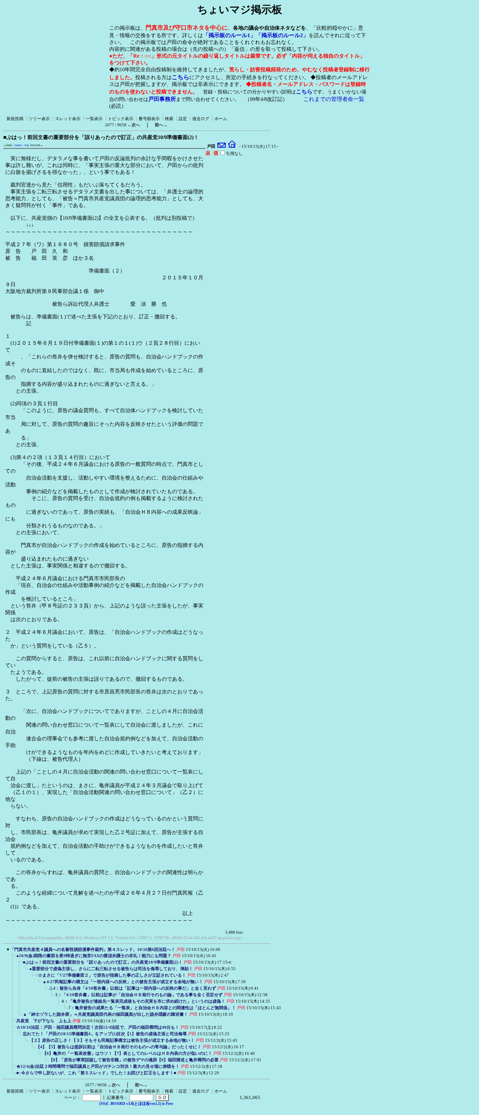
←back (7, 145)
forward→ (36, 145)
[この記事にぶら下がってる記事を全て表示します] (13, 957)
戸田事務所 (162, 99)
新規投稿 (15, 118)
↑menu (17, 145)
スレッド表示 (67, 118)
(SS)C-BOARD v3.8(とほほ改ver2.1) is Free (136, 1103)
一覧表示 (94, 118)
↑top (26, 145)
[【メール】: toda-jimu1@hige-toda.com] (222, 146)
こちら (180, 77)
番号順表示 (149, 118)
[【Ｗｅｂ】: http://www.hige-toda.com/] (232, 146)
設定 (183, 118)
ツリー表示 (39, 118)
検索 (169, 118)
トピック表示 (120, 118)
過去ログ (200, 118)
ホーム (220, 118)
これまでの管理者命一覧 (333, 99)
